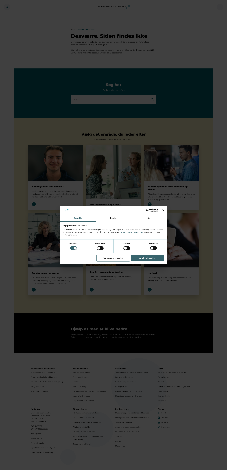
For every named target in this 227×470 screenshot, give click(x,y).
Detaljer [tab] (113, 218)
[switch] (100, 248)
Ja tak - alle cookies (147, 258)
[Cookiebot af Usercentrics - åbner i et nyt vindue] (147, 210)
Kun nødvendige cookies (113, 258)
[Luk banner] (163, 210)
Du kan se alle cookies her (131, 232)
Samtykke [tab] (78, 218)
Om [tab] (148, 218)
